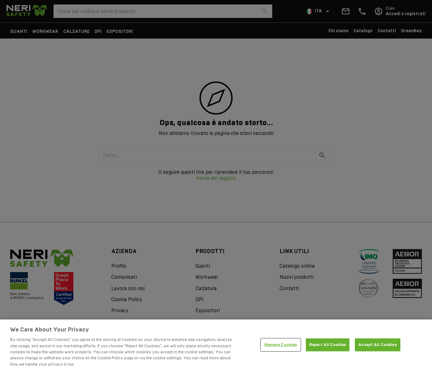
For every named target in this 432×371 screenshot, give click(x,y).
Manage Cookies (280, 344)
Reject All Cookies (327, 344)
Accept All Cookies (377, 344)
